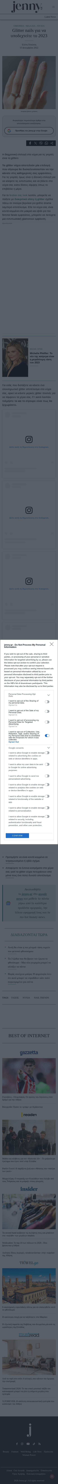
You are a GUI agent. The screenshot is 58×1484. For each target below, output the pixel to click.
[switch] (47, 701)
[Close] (52, 645)
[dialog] (29, 742)
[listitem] (29, 695)
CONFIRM (17, 836)
